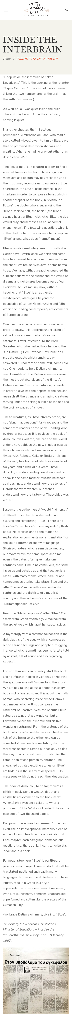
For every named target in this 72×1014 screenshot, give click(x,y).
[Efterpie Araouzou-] (37, 10)
